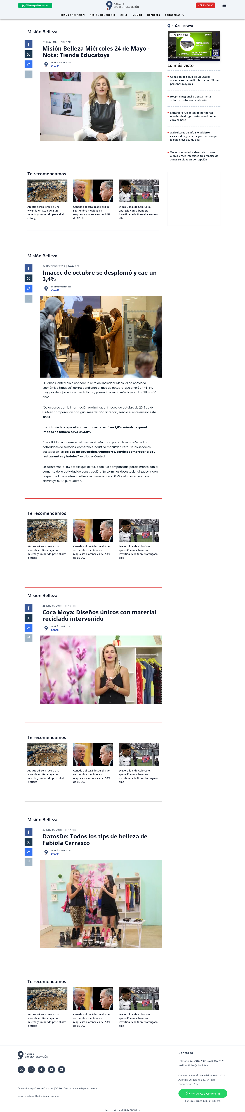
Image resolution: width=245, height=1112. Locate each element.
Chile (124, 15)
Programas (172, 15)
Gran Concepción (72, 15)
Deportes (153, 15)
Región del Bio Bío (102, 15)
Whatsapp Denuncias (37, 5)
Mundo (137, 15)
